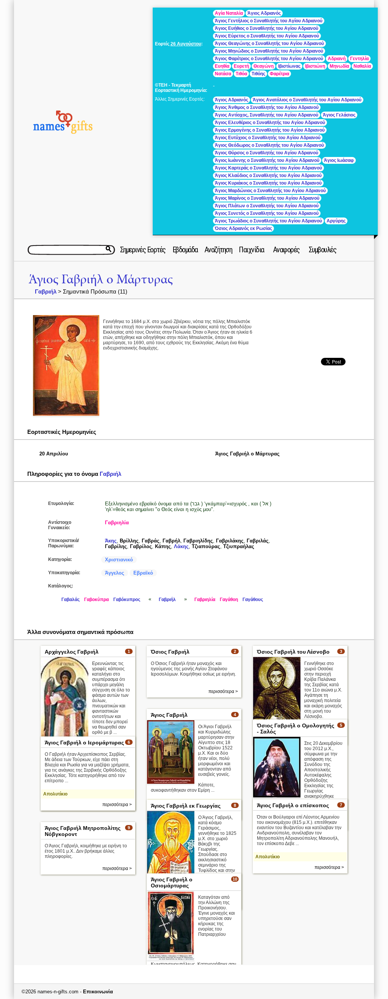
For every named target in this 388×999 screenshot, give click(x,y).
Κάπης (163, 546)
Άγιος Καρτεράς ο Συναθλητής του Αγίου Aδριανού (268, 168)
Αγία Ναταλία (229, 13)
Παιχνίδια (251, 249)
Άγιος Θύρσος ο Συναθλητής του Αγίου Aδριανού (266, 152)
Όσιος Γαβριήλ (170, 652)
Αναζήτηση (218, 249)
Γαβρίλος (141, 546)
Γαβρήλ (171, 541)
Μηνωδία (339, 66)
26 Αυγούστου (186, 44)
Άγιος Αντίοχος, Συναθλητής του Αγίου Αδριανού (266, 115)
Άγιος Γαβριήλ (169, 715)
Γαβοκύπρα (96, 599)
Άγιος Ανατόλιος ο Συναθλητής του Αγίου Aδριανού (307, 100)
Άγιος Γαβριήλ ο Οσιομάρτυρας (171, 882)
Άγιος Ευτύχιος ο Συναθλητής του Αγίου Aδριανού (268, 137)
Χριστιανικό (119, 559)
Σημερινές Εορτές (143, 249)
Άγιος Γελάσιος (339, 115)
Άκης (111, 541)
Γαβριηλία (117, 522)
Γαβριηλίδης (198, 541)
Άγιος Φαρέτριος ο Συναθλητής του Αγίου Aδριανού (269, 58)
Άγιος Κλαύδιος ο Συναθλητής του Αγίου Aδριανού (268, 175)
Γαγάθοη (229, 599)
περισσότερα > (223, 691)
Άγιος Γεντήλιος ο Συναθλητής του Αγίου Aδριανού (268, 20)
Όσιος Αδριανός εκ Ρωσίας (243, 228)
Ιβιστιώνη (315, 66)
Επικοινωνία (98, 991)
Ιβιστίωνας (289, 66)
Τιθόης (258, 73)
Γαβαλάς (70, 599)
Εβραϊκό (143, 573)
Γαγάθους (252, 599)
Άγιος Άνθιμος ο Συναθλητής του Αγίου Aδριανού (267, 107)
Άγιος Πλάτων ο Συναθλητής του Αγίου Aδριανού (267, 205)
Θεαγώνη (263, 66)
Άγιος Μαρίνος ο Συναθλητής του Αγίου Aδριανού (267, 198)
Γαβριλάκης (230, 541)
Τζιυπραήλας (238, 546)
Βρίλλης (129, 541)
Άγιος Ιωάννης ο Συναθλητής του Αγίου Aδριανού (267, 160)
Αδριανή (337, 58)
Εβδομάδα (185, 249)
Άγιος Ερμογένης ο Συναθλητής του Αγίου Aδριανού (270, 130)
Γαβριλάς (258, 541)
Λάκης (181, 546)
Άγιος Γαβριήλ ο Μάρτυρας (100, 279)
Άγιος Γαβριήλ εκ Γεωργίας (186, 806)
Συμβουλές (322, 249)
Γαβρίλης (116, 546)
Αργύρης (336, 221)
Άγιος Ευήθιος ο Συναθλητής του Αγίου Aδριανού (266, 28)
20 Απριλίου (53, 454)
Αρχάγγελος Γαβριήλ (72, 652)
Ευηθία (222, 66)
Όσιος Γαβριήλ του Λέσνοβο (293, 652)
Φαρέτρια (279, 73)
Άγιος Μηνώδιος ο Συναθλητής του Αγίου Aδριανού (269, 51)
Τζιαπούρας (206, 546)
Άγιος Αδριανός (264, 13)
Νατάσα (223, 73)
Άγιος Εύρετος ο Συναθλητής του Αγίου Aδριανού (267, 36)
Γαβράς (151, 541)
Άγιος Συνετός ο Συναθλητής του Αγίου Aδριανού (267, 213)
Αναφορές (286, 249)
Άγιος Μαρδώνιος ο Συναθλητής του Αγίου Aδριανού (270, 190)
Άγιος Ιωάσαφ (339, 160)
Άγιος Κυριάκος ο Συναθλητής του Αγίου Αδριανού (268, 183)
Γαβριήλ (45, 291)
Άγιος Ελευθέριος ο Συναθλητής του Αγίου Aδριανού (270, 122)
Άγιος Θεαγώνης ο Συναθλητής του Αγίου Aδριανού (269, 43)
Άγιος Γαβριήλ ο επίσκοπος (293, 805)
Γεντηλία (359, 58)
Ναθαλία (362, 66)
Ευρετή (241, 66)
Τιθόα (241, 73)
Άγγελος (114, 573)
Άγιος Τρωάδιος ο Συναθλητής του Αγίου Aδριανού (268, 221)
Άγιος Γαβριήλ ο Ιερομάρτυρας (84, 743)
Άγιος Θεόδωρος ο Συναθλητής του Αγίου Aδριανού (269, 145)
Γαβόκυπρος (126, 599)
